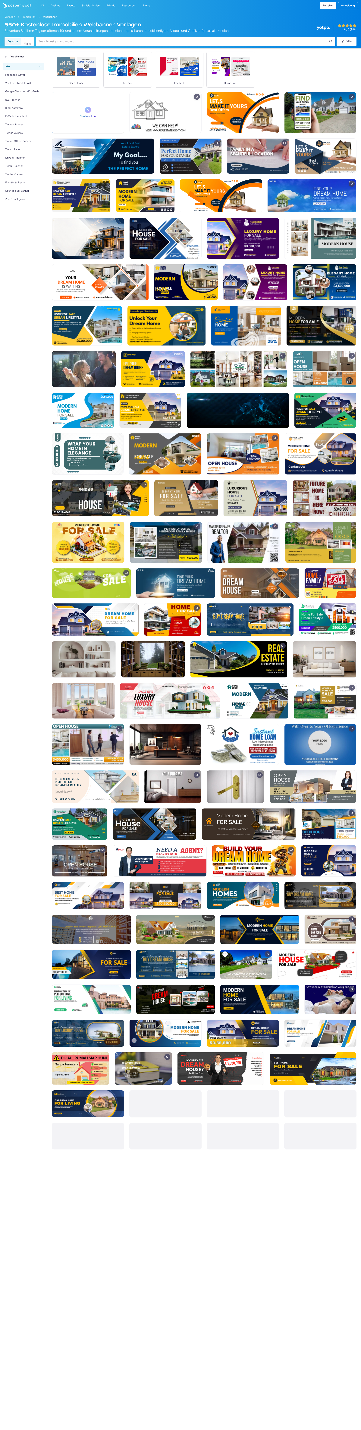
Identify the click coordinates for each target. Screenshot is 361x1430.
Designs (13, 41)
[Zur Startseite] (15, 5)
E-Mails (27, 41)
